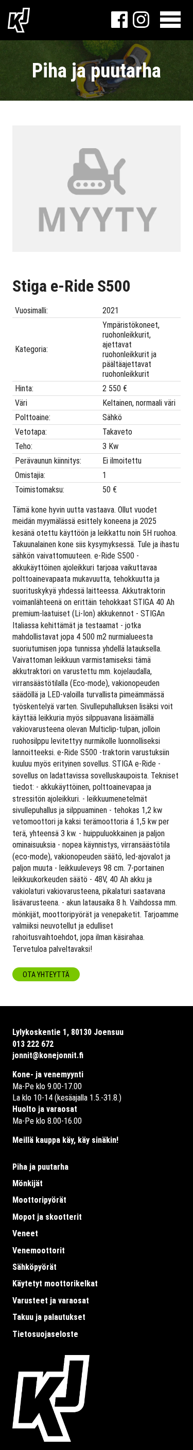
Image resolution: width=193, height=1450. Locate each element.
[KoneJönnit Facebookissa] (119, 25)
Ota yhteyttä (46, 974)
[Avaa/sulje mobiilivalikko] (170, 20)
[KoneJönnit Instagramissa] (141, 25)
